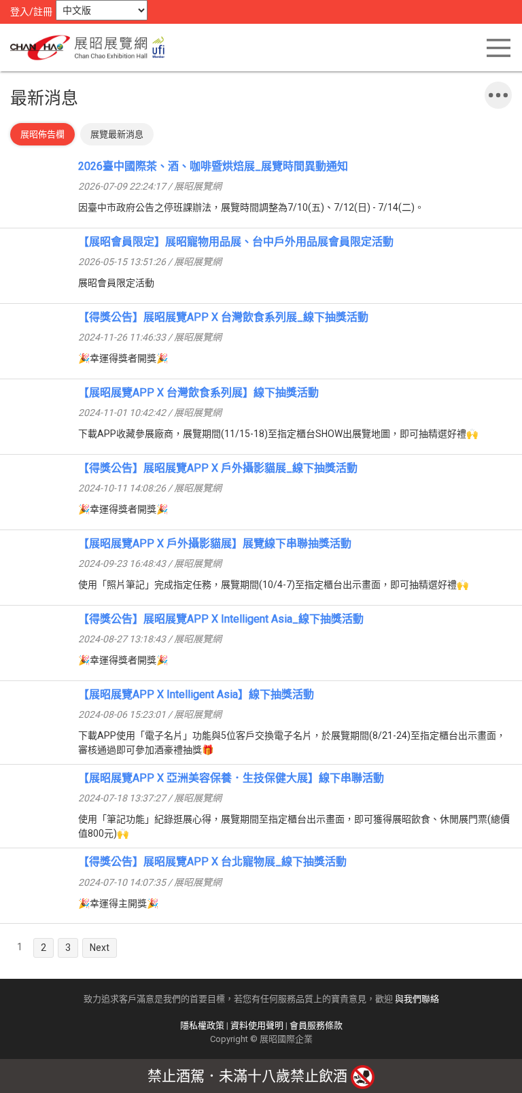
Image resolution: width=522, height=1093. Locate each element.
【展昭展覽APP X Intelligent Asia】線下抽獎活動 (196, 694)
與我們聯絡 (417, 999)
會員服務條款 (316, 1025)
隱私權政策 (202, 1025)
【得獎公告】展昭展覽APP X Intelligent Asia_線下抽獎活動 (221, 618)
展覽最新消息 (116, 134)
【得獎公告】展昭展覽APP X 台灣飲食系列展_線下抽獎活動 (223, 317)
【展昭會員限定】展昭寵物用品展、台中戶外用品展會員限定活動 (236, 241)
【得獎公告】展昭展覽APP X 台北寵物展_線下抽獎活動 (212, 861)
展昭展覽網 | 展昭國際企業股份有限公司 (91, 47)
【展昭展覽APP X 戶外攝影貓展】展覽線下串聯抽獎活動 (214, 543)
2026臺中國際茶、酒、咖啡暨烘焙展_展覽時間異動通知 (213, 166)
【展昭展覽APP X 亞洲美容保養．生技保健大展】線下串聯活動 (231, 777)
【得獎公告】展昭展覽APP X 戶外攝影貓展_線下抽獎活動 (218, 468)
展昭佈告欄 (42, 134)
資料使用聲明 (256, 1025)
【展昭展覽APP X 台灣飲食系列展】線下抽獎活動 (198, 392)
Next (99, 947)
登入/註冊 (31, 11)
